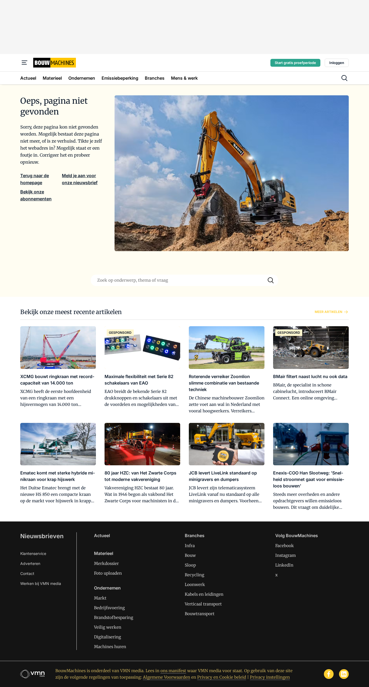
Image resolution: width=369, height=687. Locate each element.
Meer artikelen (328, 312)
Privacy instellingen (270, 677)
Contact (27, 573)
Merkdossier (106, 563)
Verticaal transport (203, 604)
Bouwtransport (199, 613)
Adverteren (30, 563)
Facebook (284, 545)
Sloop (190, 565)
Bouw (190, 555)
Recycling (194, 574)
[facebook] (329, 674)
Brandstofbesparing (113, 617)
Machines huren (110, 646)
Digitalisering (107, 636)
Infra (190, 545)
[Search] (270, 280)
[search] (344, 78)
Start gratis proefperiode (295, 62)
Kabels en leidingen (204, 594)
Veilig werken (107, 627)
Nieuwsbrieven (41, 536)
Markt (100, 598)
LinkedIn (284, 565)
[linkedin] (344, 674)
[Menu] (24, 62)
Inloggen (336, 62)
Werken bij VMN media (40, 583)
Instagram (285, 555)
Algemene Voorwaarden (166, 677)
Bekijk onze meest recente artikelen (71, 312)
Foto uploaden (108, 573)
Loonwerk (195, 584)
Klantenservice (33, 553)
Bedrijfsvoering (109, 607)
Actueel (102, 535)
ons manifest (173, 670)
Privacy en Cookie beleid (221, 677)
